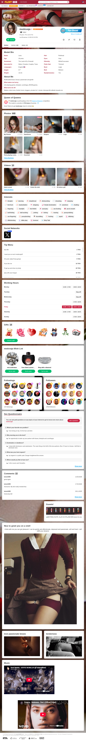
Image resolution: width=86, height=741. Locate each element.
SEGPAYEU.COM (38, 734)
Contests (40, 5)
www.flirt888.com (20, 734)
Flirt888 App (50, 5)
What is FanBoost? (76, 34)
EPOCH (31, 734)
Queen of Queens (37, 101)
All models (5, 5)
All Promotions (31, 5)
